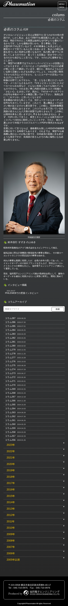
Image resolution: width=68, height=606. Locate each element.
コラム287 (10, 318)
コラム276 (10, 361)
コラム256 (10, 440)
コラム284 (10, 330)
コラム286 (10, 322)
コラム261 (10, 420)
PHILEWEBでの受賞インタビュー (21, 293)
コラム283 (10, 334)
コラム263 (10, 412)
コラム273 (10, 373)
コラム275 (10, 365)
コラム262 (10, 416)
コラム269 (10, 389)
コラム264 (10, 408)
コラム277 (10, 357)
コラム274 (10, 369)
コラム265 (10, 404)
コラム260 (10, 424)
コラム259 (10, 428)
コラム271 (10, 381)
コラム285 (10, 326)
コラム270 (10, 385)
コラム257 (10, 436)
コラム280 (10, 345)
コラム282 (10, 338)
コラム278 (10, 353)
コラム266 (10, 400)
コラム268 (10, 393)
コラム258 (10, 432)
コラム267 (10, 396)
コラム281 (10, 342)
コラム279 (10, 349)
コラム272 (10, 377)
